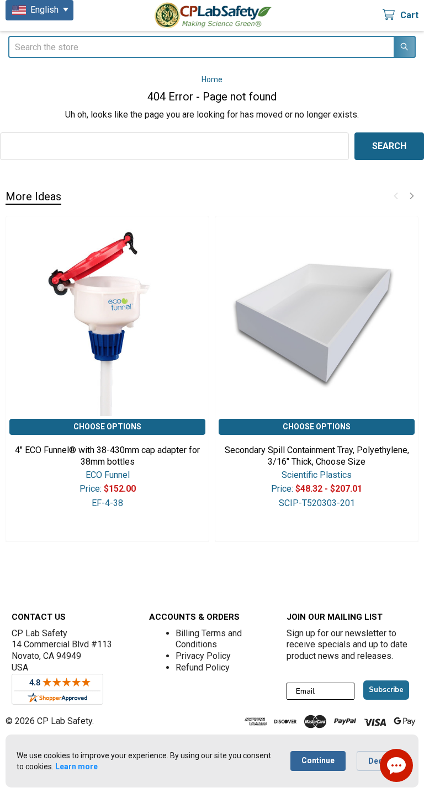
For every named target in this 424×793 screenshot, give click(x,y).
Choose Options (107, 426)
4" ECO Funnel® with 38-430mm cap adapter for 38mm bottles (107, 456)
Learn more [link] (76, 766)
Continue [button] (318, 760)
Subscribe (386, 690)
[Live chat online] (396, 765)
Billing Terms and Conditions (209, 639)
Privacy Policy (203, 656)
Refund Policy (203, 667)
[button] (395, 196)
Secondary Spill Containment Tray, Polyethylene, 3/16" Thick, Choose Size (317, 456)
